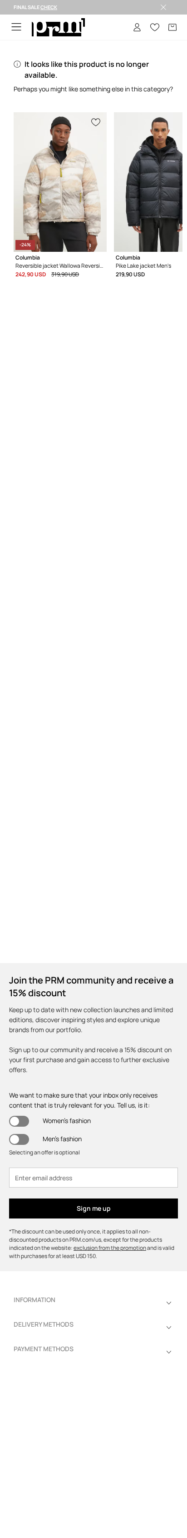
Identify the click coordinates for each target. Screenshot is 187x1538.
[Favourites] (154, 27)
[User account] (137, 27)
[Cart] (172, 27)
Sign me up (94, 1208)
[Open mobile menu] (16, 27)
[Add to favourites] (96, 121)
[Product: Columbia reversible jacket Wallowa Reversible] (60, 182)
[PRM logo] (58, 27)
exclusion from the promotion (110, 1248)
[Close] (163, 7)
